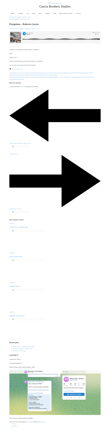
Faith (75, 73)
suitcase (89, 77)
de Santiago (62, 73)
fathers (77, 73)
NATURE (53, 75)
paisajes (20, 77)
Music (40, 13)
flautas (84, 73)
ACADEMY (20, 13)
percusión (26, 77)
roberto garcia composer (69, 77)
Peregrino (35, 77)
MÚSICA (44, 75)
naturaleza (49, 75)
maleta (27, 75)
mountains (35, 75)
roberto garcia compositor (81, 77)
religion (51, 77)
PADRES (15, 77)
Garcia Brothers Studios (55, 6)
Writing (47, 13)
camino (17, 73)
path (23, 77)
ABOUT (13, 13)
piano (39, 77)
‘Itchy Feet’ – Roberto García (19, 350)
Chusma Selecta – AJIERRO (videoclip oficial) (23, 346)
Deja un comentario (27, 28)
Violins (22, 79)
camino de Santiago (24, 73)
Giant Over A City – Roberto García (18, 227)
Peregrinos (17, 46)
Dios (66, 73)
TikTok (14, 424)
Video (33, 13)
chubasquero (41, 73)
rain (45, 77)
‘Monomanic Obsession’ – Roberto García (22, 348)
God (17, 75)
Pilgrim (42, 77)
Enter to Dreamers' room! (17, 69)
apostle (11, 73)
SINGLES (26, 19)
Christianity (35, 73)
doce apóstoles (70, 73)
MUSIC (11, 19)
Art (27, 13)
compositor (51, 73)
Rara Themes (30, 421)
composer (46, 73)
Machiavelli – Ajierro (14, 286)
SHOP (54, 13)
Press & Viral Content (66, 13)
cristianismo (56, 73)
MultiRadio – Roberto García (16, 315)
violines (18, 79)
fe (79, 73)
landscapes (20, 75)
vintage (15, 79)
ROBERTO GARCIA (18, 19)
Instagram (14, 426)
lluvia (24, 75)
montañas (31, 75)
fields (81, 73)
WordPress (42, 421)
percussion (30, 77)
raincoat (48, 77)
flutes (87, 73)
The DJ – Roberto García (15, 256)
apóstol (14, 73)
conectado (22, 86)
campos (30, 73)
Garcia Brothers (12, 46)
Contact (78, 13)
